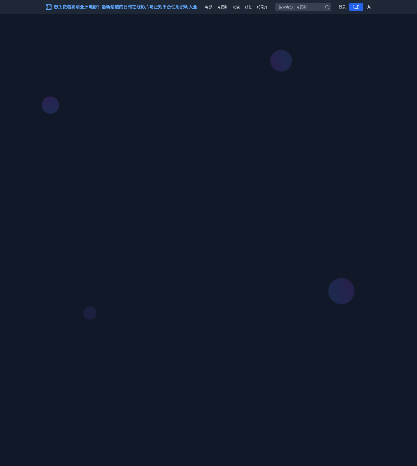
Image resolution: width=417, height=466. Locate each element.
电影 (208, 7)
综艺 (248, 7)
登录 (342, 7)
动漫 (236, 7)
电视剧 (222, 7)
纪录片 (262, 7)
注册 (356, 7)
